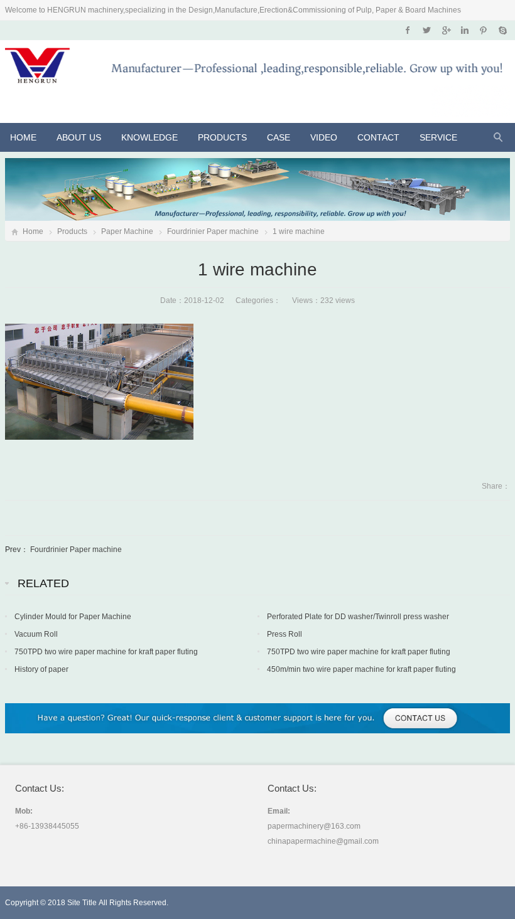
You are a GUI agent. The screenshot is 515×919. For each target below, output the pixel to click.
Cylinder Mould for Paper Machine (72, 616)
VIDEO (323, 137)
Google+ (445, 30)
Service (438, 137)
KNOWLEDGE (149, 137)
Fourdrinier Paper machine (213, 231)
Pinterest (483, 30)
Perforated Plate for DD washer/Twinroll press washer (358, 616)
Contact (378, 137)
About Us (79, 137)
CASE (278, 137)
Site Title (82, 902)
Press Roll (284, 634)
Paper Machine (127, 231)
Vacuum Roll (36, 634)
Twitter (427, 30)
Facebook (408, 30)
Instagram (464, 30)
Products (222, 137)
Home (23, 137)
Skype (502, 30)
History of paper (41, 669)
